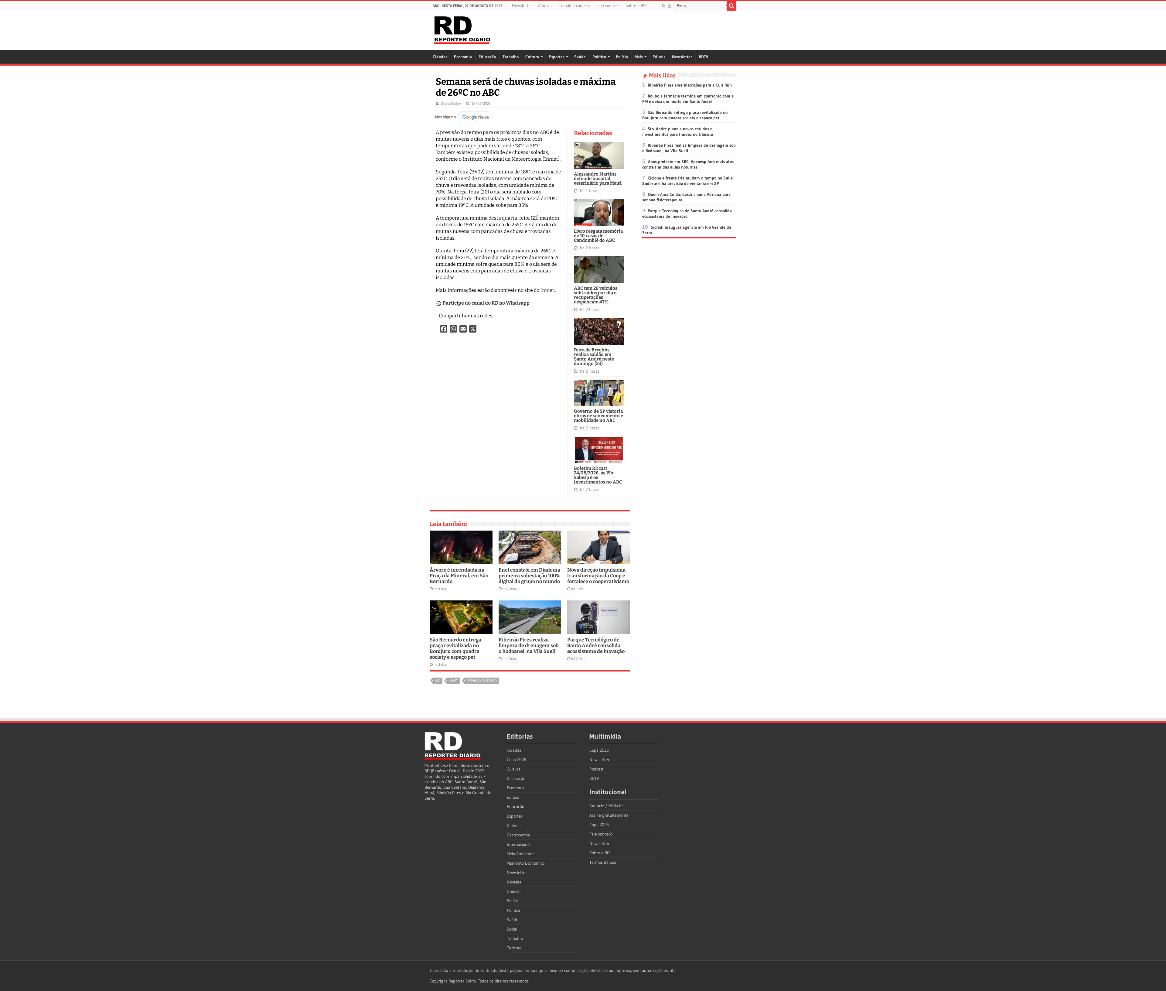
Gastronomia (518, 835)
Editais (659, 57)
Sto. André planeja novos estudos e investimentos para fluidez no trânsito (677, 131)
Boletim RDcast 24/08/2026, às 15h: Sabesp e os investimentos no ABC (598, 475)
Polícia (622, 57)
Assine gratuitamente (609, 815)
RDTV (703, 57)
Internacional (519, 844)
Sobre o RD (636, 5)
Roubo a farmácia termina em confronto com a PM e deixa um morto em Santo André (688, 98)
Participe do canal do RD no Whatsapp (486, 303)
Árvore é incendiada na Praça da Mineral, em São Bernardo (459, 575)
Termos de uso (602, 862)
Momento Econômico (525, 863)
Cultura (532, 57)
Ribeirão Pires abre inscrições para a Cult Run (690, 85)
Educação (487, 57)
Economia (463, 57)
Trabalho (511, 57)
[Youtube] (669, 5)
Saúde (580, 57)
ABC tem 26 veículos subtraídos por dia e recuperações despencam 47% (595, 295)
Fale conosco (607, 5)
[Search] (731, 6)
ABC (437, 680)
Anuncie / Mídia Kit (606, 805)
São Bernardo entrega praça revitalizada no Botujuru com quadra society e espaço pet (455, 648)
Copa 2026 (516, 759)
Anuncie (545, 5)
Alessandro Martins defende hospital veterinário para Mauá (598, 178)
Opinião (513, 891)
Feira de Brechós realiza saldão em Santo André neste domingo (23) (594, 356)
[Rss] (663, 5)
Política (599, 57)
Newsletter (522, 5)
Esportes (556, 57)
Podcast (596, 769)
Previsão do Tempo (481, 680)
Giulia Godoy (451, 103)
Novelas (514, 882)
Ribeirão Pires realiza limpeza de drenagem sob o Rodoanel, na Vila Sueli (529, 645)
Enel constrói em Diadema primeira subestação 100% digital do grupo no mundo (529, 575)
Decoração (516, 778)
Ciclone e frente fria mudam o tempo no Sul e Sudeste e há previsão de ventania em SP (687, 180)
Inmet (453, 680)
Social (512, 929)
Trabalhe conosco (574, 5)
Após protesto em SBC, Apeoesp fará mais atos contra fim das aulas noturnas (688, 164)
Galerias (514, 825)
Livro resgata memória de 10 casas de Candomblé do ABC (598, 235)
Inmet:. (548, 290)
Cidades (440, 57)
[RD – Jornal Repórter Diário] (462, 29)
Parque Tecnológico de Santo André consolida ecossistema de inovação (596, 645)
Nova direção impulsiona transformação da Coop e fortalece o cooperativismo (598, 575)
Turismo (514, 948)
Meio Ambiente (520, 853)
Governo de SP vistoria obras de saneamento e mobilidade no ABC (598, 415)
